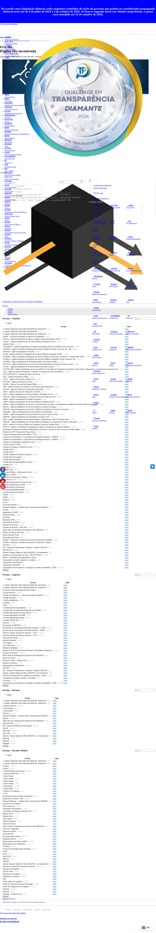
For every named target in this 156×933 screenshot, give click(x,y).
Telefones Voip (27, 909)
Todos (9, 323)
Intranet (10, 312)
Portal (7, 197)
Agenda (59, 191)
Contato (30, 200)
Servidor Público (13, 314)
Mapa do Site (149, 206)
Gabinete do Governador (23, 189)
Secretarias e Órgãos (95, 202)
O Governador (20, 186)
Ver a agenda (65, 194)
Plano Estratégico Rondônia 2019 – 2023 (28, 194)
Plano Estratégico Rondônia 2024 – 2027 (28, 197)
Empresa (10, 310)
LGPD (24, 200)
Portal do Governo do (23, 177)
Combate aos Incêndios (58, 200)
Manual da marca (48, 197)
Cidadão (10, 309)
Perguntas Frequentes (42, 200)
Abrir (126, 329)
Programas (18, 191)
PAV (69, 200)
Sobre (13, 182)
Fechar (5, 570)
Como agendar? (66, 197)
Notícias (8, 200)
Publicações (76, 197)
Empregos (16, 200)
